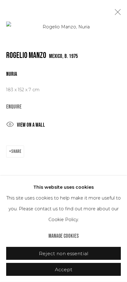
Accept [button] (63, 269)
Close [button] (116, 13)
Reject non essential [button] (63, 253)
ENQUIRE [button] (14, 107)
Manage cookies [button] (63, 236)
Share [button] (16, 151)
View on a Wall (31, 125)
